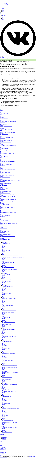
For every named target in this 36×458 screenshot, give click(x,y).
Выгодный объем (6, 6)
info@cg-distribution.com (3, 448)
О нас (3, 8)
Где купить (3, 9)
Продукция (3, 15)
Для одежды (4, 438)
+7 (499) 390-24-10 (3, 447)
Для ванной (5, 3)
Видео (3, 10)
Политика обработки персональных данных (7, 455)
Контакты (3, 11)
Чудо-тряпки (6, 5)
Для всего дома (6, 4)
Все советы (2, 57)
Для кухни (5, 2)
